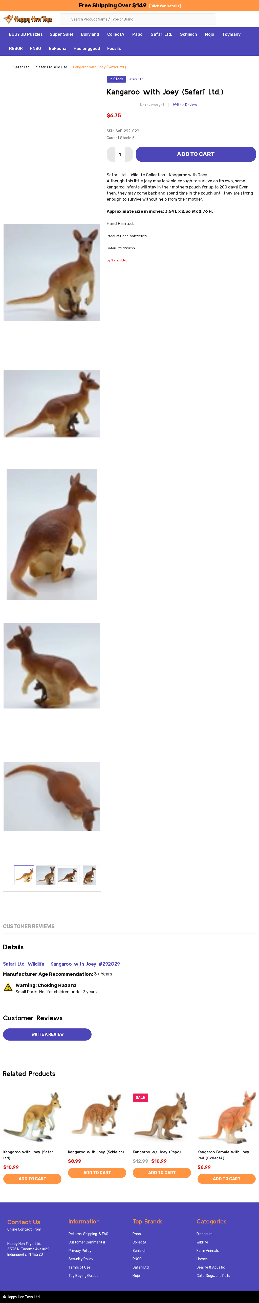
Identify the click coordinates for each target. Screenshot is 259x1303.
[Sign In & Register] (228, 18)
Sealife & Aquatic (211, 1267)
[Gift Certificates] (239, 18)
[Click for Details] (165, 6)
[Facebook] (30, 899)
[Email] (41, 899)
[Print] (51, 899)
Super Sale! (61, 34)
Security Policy (81, 1259)
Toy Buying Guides (83, 1276)
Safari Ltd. (161, 34)
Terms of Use (79, 1267)
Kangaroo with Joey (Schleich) (96, 1151)
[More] (75, 34)
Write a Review (185, 105)
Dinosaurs (204, 1234)
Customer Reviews (29, 926)
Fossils (114, 48)
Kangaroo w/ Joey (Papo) (157, 1151)
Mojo (209, 34)
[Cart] (252, 18)
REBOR (16, 48)
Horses (202, 1259)
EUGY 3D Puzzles (26, 34)
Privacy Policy (80, 1251)
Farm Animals (208, 1251)
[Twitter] (62, 899)
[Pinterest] (73, 899)
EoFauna (58, 48)
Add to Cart (196, 154)
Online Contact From (24, 1229)
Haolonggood (87, 48)
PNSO (35, 48)
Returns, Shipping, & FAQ (88, 1234)
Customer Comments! (87, 1242)
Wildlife (202, 1242)
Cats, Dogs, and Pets (213, 1276)
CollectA (115, 34)
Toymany (231, 34)
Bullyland (90, 34)
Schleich (188, 34)
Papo (137, 34)
